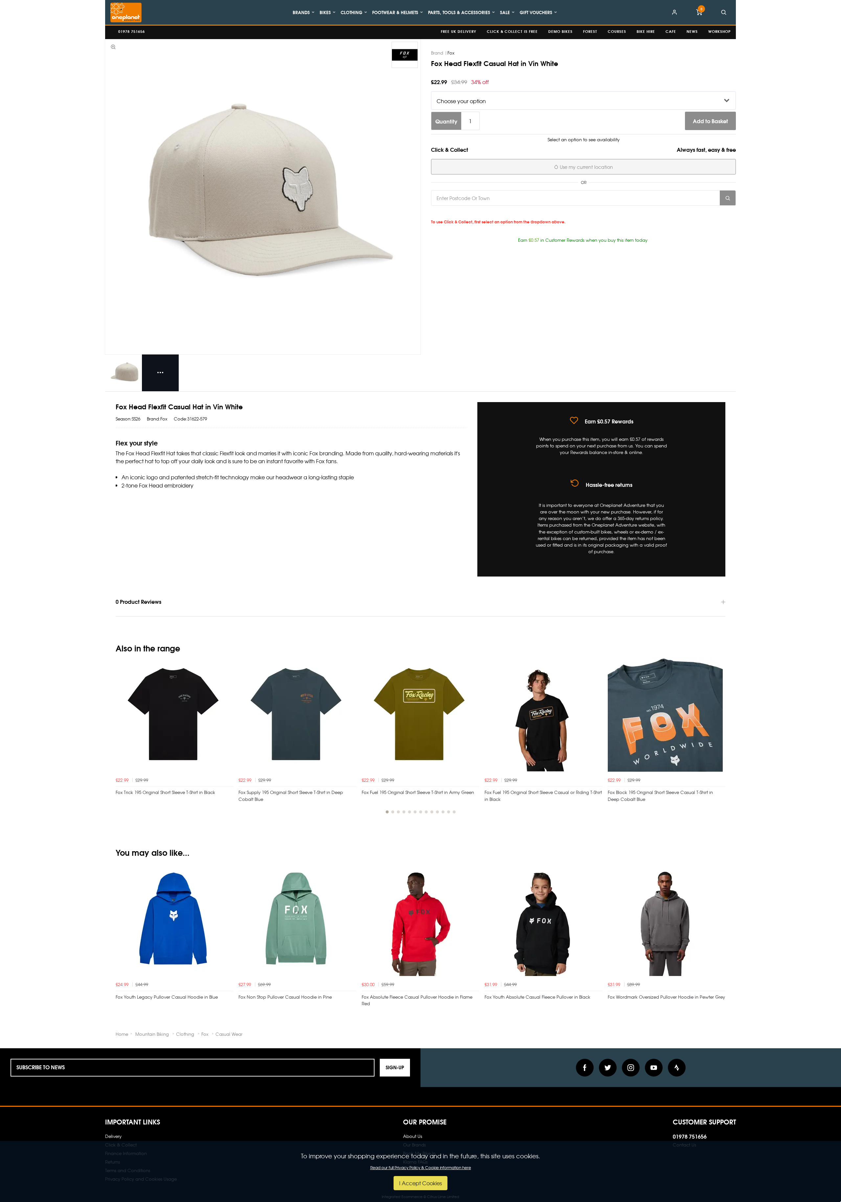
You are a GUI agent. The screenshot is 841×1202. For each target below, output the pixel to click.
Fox (450, 53)
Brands (301, 12)
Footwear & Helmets (395, 12)
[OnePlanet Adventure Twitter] (608, 1068)
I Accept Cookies (420, 1183)
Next (719, 739)
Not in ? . (477, 213)
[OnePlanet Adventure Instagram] (631, 1068)
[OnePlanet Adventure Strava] (677, 1068)
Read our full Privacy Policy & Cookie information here (420, 1167)
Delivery (113, 1136)
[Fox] (404, 55)
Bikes (325, 12)
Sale (505, 12)
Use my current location (585, 167)
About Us (412, 1136)
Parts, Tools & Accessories (459, 12)
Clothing (351, 12)
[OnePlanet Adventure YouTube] (654, 1068)
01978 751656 (690, 1136)
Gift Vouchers (536, 12)
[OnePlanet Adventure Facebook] (585, 1068)
